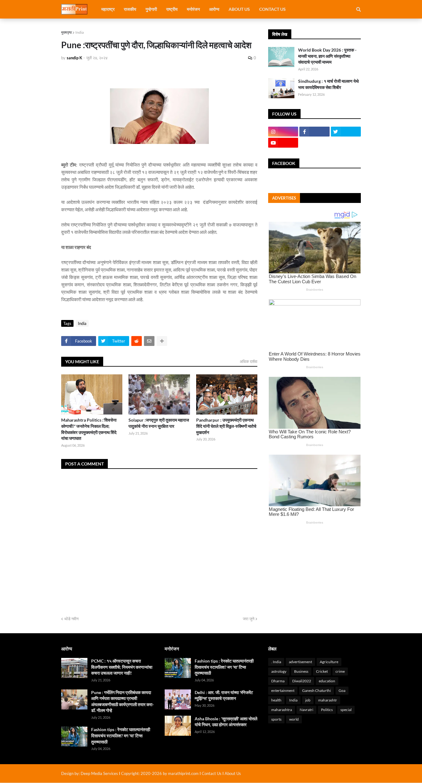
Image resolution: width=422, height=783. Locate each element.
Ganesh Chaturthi (316, 690)
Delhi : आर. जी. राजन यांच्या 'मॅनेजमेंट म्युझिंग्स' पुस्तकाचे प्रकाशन (224, 695)
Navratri (306, 709)
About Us (233, 773)
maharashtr (327, 700)
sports (276, 719)
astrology (278, 671)
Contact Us (212, 773)
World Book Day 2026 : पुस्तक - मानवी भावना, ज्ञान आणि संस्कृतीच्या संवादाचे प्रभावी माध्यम (327, 56)
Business (301, 671)
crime (340, 671)
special (346, 709)
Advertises (284, 198)
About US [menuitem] (239, 9)
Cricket (322, 671)
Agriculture (329, 661)
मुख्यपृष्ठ (66, 32)
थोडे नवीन (71, 618)
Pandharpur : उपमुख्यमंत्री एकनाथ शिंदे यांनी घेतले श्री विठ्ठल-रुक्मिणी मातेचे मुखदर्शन (226, 426)
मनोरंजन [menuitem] (193, 9)
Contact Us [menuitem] (272, 9)
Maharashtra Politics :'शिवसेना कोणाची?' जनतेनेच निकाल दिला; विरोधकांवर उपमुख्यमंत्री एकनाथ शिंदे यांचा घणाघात (88, 429)
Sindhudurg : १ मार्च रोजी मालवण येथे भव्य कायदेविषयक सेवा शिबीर (328, 84)
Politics (327, 709)
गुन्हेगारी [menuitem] (151, 9)
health (276, 700)
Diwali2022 (301, 681)
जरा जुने (248, 618)
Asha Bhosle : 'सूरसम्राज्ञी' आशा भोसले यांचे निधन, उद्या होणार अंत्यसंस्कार (226, 721)
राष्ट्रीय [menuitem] (172, 9)
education (327, 681)
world (294, 719)
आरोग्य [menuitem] (214, 9)
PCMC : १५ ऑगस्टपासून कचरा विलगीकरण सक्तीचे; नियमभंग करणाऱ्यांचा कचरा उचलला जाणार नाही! (121, 667)
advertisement (300, 661)
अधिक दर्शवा (248, 361)
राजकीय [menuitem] (130, 9)
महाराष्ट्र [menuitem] (108, 9)
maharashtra (281, 709)
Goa (342, 690)
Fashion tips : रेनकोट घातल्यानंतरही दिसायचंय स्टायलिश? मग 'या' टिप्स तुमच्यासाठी (120, 735)
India (79, 32)
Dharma (278, 681)
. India (276, 661)
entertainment (282, 690)
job (307, 700)
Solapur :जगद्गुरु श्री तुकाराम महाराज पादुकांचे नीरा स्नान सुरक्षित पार (159, 423)
